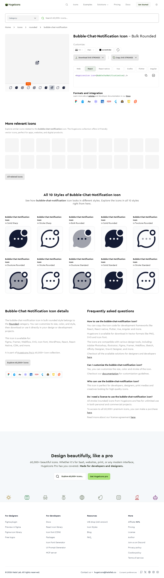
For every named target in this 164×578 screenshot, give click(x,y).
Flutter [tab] (141, 68)
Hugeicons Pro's (25, 352)
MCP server (51, 552)
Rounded (14, 324)
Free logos (10, 537)
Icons (19, 27)
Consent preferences (128, 572)
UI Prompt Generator (56, 547)
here (89, 357)
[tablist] (116, 68)
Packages (50, 537)
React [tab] (90, 68)
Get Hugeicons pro (99, 476)
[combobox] (23, 18)
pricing (92, 96)
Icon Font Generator (55, 542)
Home (8, 27)
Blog (89, 532)
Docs (128, 96)
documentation (110, 373)
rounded (33, 27)
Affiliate (134, 521)
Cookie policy (134, 552)
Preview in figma (13, 527)
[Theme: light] (156, 4)
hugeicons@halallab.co (105, 572)
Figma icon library (13, 532)
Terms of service (136, 557)
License (131, 532)
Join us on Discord (136, 542)
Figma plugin (11, 521)
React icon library (54, 527)
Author (131, 537)
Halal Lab (16, 572)
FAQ (89, 537)
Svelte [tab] (130, 68)
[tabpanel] (116, 79)
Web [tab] (79, 68)
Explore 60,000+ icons (17, 362)
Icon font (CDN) (53, 532)
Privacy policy (134, 547)
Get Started (143, 4)
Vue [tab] (118, 68)
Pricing (131, 527)
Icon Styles (92, 527)
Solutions (101, 4)
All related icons (15, 176)
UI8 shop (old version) (97, 521)
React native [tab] (104, 68)
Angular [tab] (153, 68)
